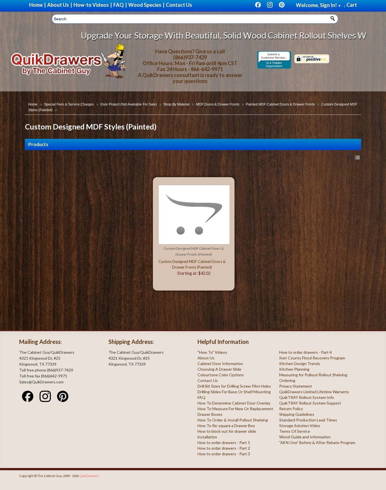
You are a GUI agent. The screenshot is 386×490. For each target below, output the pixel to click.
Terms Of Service (294, 431)
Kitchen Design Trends (299, 363)
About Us (206, 357)
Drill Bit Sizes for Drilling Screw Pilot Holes (234, 386)
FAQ (201, 397)
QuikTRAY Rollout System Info (306, 397)
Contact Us (208, 380)
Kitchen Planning (294, 369)
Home (33, 104)
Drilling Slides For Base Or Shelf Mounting (234, 391)
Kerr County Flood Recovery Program (312, 357)
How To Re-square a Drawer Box (226, 425)
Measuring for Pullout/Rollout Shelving (313, 374)
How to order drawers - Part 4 (305, 352)
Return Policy (291, 408)
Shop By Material (176, 104)
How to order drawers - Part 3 (224, 453)
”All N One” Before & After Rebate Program (317, 442)
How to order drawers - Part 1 (224, 442)
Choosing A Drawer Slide (219, 369)
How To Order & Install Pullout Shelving (233, 420)
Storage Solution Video (299, 425)
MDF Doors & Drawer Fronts (217, 104)
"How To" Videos (212, 352)
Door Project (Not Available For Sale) (128, 104)
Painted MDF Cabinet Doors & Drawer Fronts (280, 104)
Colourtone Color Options (221, 374)
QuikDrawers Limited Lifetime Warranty (314, 391)
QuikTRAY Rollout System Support (310, 403)
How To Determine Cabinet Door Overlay (234, 403)
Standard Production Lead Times (308, 420)
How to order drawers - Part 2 (224, 448)
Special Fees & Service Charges (69, 104)
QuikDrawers (89, 476)
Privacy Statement (295, 386)
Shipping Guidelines (296, 414)
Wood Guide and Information (305, 436)
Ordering (287, 380)
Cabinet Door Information (220, 363)
